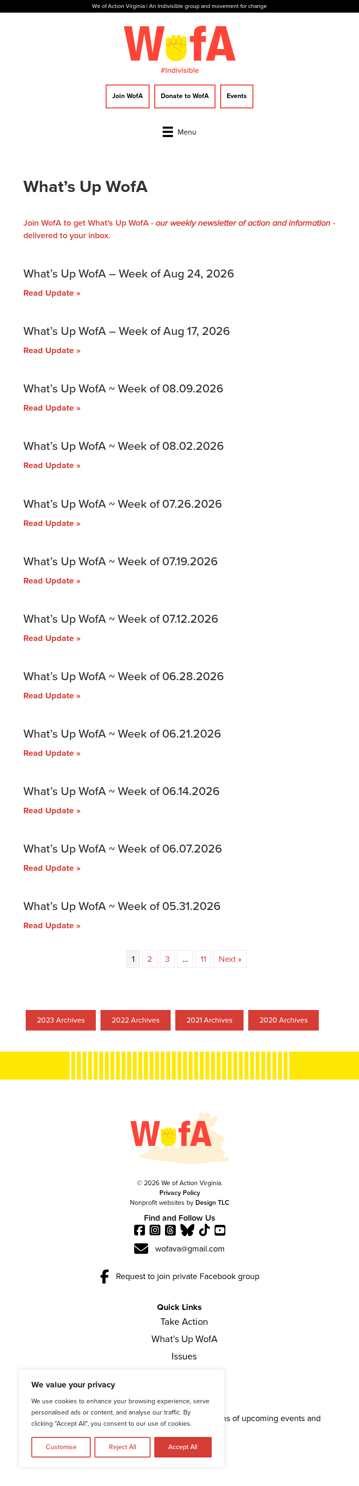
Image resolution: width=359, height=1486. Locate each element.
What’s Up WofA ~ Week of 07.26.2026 (122, 503)
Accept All (182, 1447)
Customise (61, 1447)
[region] (121, 1418)
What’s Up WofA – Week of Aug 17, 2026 (126, 331)
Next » (230, 959)
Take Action (184, 1322)
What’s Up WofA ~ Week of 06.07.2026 (122, 848)
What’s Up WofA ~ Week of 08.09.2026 (123, 388)
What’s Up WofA (184, 1339)
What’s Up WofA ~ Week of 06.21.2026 (122, 733)
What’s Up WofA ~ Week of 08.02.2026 (123, 446)
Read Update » (51, 293)
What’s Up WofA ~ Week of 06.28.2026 (123, 676)
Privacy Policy (179, 1193)
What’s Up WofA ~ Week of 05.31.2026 (122, 906)
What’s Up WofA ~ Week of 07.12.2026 (120, 618)
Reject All (122, 1447)
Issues (184, 1356)
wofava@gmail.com (190, 1249)
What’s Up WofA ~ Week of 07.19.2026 (120, 561)
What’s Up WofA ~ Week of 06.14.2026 (121, 791)
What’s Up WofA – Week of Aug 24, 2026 (128, 273)
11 (203, 959)
